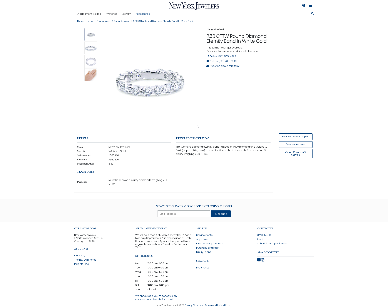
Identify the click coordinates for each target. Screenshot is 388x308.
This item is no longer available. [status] (224, 47)
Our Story (79, 255)
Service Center (204, 235)
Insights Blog (81, 264)
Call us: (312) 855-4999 (222, 56)
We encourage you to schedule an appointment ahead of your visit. (156, 297)
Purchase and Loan (207, 248)
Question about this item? (224, 66)
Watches (112, 14)
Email (260, 239)
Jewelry (127, 14)
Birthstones (202, 267)
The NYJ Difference (85, 259)
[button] (90, 34)
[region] (194, 164)
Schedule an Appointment (272, 243)
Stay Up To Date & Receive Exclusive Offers (194, 206)
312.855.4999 (264, 235)
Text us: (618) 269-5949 (223, 61)
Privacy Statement (194, 305)
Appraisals (202, 239)
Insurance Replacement (210, 243)
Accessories (143, 14)
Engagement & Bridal (90, 14)
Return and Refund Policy (218, 305)
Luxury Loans (203, 252)
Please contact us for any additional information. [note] (232, 51)
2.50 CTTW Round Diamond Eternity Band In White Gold (236, 38)
